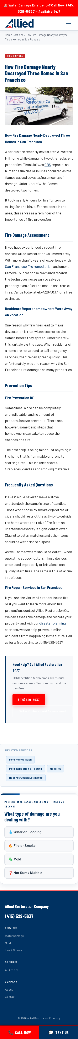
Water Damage (14, 935)
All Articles (12, 970)
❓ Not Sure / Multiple (25, 873)
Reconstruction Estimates (25, 777)
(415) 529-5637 (29, 699)
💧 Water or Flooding (25, 832)
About (9, 989)
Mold (8, 943)
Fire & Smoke (13, 950)
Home (8, 35)
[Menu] (69, 23)
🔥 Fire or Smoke (22, 846)
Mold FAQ (55, 768)
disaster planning (52, 623)
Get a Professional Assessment (42, 711)
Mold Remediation (20, 759)
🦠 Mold (15, 859)
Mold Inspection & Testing (25, 768)
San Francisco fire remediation (28, 266)
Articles (19, 35)
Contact (10, 996)
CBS (48, 164)
